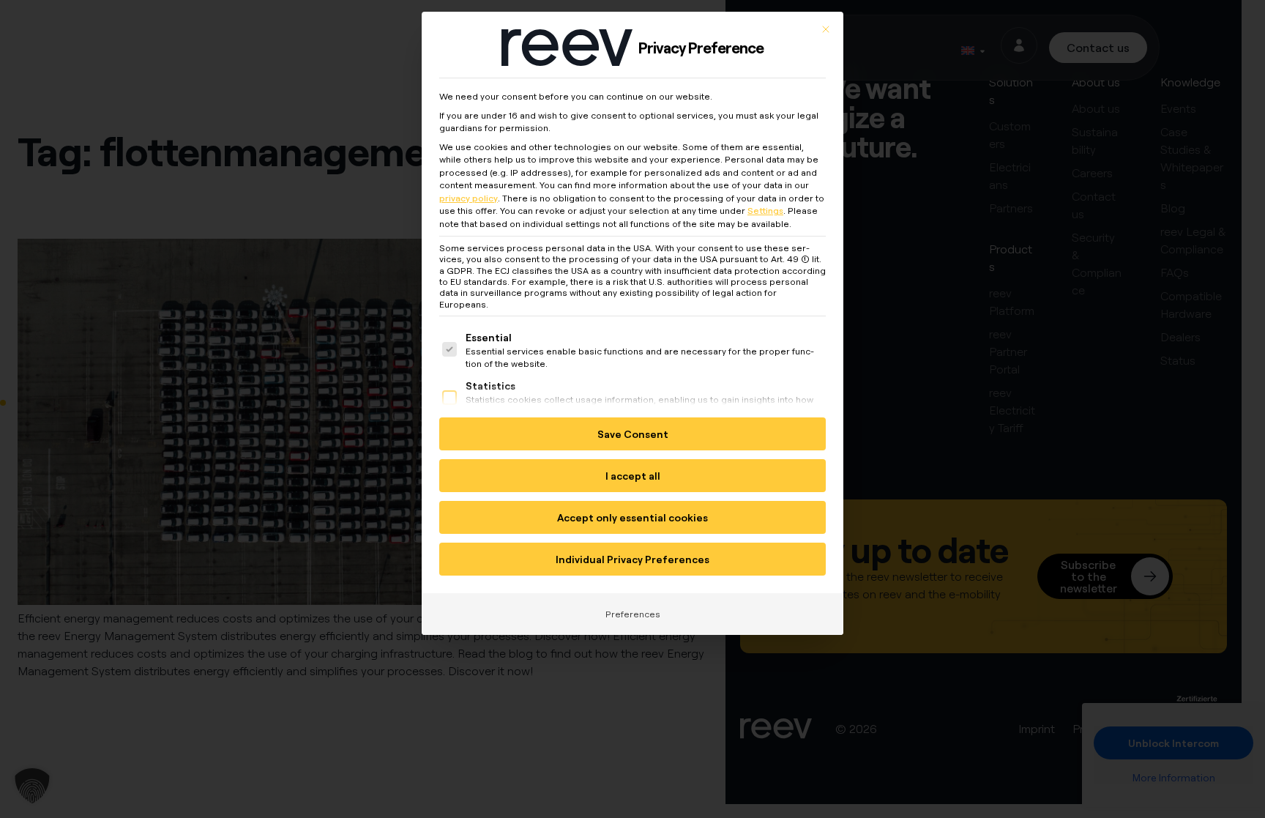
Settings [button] (765, 210)
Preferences (632, 614)
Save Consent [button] (632, 434)
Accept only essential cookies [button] (632, 517)
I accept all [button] (632, 475)
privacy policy (468, 198)
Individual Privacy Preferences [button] (632, 559)
